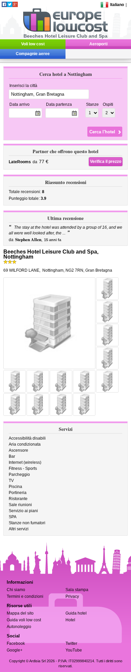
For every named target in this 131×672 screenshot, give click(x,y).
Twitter (71, 643)
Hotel (70, 620)
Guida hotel (76, 613)
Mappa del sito (20, 613)
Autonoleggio (19, 626)
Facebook (16, 643)
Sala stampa (77, 589)
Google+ (15, 650)
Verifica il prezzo (105, 161)
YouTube (74, 650)
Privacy (72, 596)
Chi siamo (16, 589)
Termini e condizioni (25, 596)
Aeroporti (98, 44)
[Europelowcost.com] (65, 30)
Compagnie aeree (33, 53)
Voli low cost (33, 44)
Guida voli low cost (24, 620)
